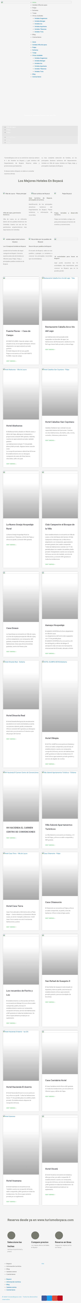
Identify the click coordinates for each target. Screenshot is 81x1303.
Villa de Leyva (11, 127)
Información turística (13, 1266)
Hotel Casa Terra (14, 906)
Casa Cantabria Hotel (55, 1080)
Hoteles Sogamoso (41, 18)
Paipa (34, 8)
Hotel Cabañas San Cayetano (59, 422)
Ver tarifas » (11, 361)
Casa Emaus (12, 628)
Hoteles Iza (38, 24)
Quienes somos (11, 1271)
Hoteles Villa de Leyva (39, 5)
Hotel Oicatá (51, 1169)
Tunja (34, 13)
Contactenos (36, 37)
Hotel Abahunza (14, 425)
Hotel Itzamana (13, 1180)
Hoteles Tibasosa (40, 29)
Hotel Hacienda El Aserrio (19, 1087)
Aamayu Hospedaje (54, 625)
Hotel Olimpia (52, 738)
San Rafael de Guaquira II (57, 981)
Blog (34, 34)
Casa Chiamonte (53, 902)
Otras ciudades (37, 16)
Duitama (35, 10)
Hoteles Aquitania (41, 26)
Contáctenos (10, 1274)
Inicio (34, 2)
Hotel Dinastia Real (15, 715)
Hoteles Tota (39, 32)
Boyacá (8, 1263)
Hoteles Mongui (40, 21)
